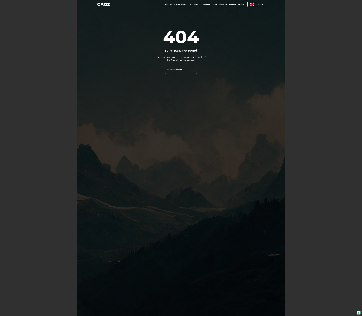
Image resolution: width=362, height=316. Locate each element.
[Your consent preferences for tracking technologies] (358, 312)
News (214, 4)
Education (194, 4)
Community (205, 4)
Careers (232, 4)
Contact (241, 4)
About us (223, 4)
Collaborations (180, 4)
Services (168, 4)
